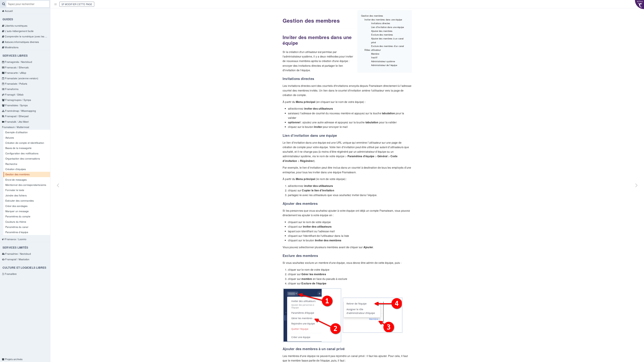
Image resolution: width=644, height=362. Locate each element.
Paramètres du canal (16, 227)
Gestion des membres (17, 174)
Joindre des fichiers (16, 195)
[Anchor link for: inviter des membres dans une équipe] (280, 37)
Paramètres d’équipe (16, 232)
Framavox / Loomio (15, 239)
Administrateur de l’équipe (384, 65)
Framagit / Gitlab (13, 94)
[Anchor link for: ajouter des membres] (281, 203)
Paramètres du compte (17, 216)
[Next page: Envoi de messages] (636, 185)
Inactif (374, 57)
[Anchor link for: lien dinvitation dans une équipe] (281, 135)
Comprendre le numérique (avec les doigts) (27, 36)
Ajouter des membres (382, 31)
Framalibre (10, 274)
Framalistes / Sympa (16, 105)
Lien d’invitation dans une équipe (387, 27)
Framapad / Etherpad (16, 116)
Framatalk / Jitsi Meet (16, 121)
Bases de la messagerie (18, 148)
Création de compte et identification (24, 142)
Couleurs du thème (15, 221)
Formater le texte (14, 190)
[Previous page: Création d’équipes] (57, 185)
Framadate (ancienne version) (21, 78)
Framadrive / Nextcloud (18, 253)
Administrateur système (383, 61)
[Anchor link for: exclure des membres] (281, 256)
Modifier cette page (78, 4)
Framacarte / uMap (15, 72)
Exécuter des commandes (19, 200)
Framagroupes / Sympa (18, 100)
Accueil (8, 11)
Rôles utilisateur (372, 49)
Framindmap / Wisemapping (20, 110)
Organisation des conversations (22, 158)
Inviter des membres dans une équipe (383, 19)
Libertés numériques (15, 25)
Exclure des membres (382, 34)
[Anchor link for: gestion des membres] (280, 20)
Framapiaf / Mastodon (17, 259)
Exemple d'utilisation (16, 132)
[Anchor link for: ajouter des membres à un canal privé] (281, 349)
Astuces (9, 137)
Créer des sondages (16, 206)
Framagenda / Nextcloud (18, 62)
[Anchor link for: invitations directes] (281, 79)
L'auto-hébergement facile (19, 31)
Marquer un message (17, 211)
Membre (375, 53)
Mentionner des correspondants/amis (25, 185)
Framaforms (11, 89)
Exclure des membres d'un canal (387, 46)
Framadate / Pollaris (15, 83)
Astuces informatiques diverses (21, 42)
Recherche (11, 164)
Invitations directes (380, 23)
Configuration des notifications (21, 153)
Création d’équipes (15, 169)
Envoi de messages (16, 179)
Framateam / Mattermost (15, 127)
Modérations (11, 47)
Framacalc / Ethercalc (16, 67)
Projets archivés (13, 359)
